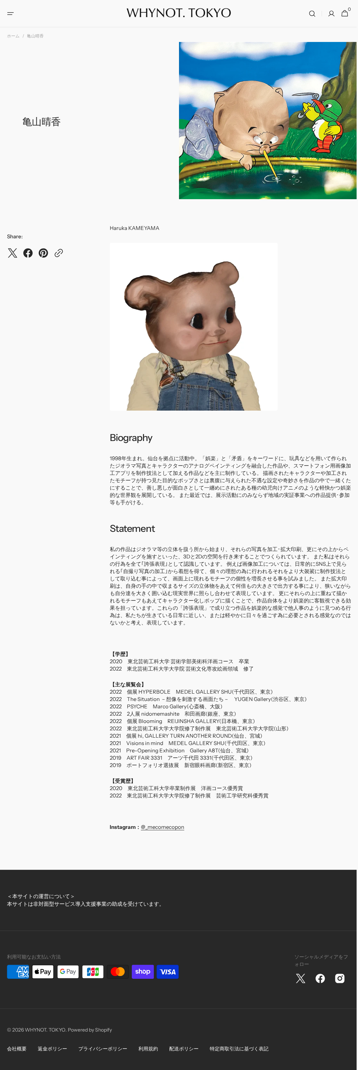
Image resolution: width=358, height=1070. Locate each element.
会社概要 (17, 1049)
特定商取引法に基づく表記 (239, 1049)
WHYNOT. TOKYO (45, 1030)
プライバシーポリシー (102, 1049)
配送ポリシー (184, 1049)
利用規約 (148, 1049)
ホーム (13, 35)
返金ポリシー (52, 1049)
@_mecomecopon (162, 827)
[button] (10, 13)
